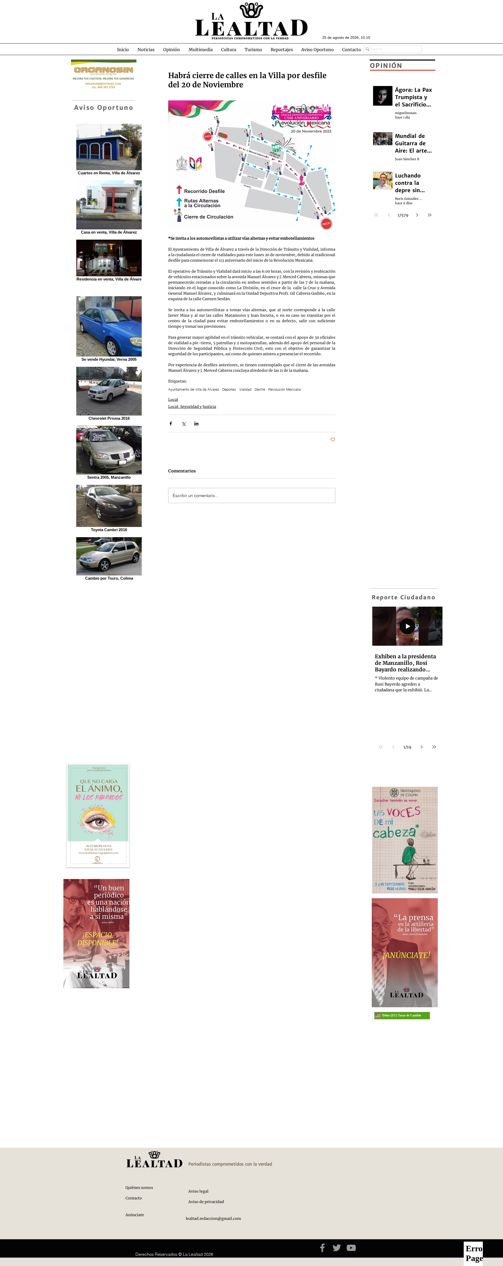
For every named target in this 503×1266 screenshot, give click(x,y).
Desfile (260, 389)
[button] (146, 49)
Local (173, 399)
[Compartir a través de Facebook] (170, 423)
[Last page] (434, 747)
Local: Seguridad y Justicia (192, 406)
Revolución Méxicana (284, 389)
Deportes (229, 389)
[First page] (380, 747)
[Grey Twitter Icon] (336, 1247)
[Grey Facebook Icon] (322, 1247)
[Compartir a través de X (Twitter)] (183, 423)
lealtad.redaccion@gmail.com (213, 1218)
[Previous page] (393, 747)
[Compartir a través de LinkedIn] (196, 423)
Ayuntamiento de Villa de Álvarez (193, 389)
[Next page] (421, 747)
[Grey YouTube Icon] (351, 1247)
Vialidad (245, 389)
